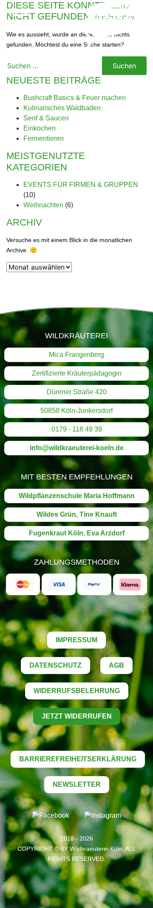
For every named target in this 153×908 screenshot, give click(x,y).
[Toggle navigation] (22, 21)
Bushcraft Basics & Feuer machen (74, 97)
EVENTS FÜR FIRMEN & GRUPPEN (80, 184)
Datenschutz (55, 665)
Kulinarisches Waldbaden (62, 107)
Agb (116, 665)
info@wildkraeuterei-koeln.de (77, 447)
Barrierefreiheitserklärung (77, 759)
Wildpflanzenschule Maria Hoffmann (77, 495)
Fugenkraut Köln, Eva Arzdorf (77, 533)
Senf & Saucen (46, 118)
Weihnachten (43, 205)
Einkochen (39, 128)
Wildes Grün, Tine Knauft (77, 514)
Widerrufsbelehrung (77, 690)
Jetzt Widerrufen (77, 716)
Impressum (76, 639)
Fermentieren (43, 138)
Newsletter (77, 784)
